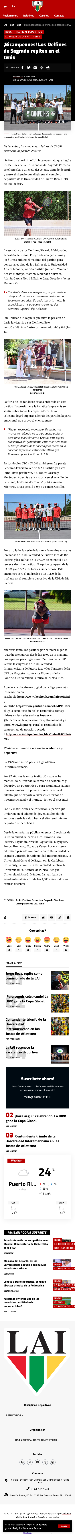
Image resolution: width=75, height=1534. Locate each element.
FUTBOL (59, 1302)
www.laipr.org (21, 724)
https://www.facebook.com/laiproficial (43, 696)
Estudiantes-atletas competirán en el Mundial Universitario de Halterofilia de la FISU (26, 1244)
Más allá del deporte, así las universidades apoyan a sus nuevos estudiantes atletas (25, 1264)
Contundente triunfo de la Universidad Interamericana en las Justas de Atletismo (32, 1141)
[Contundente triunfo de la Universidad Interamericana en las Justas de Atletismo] (60, 1026)
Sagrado (48, 900)
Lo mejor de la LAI (17, 36)
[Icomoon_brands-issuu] (53, 1462)
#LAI (18, 900)
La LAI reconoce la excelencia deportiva (23, 1050)
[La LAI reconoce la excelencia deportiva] (60, 1054)
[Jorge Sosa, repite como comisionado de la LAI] (60, 980)
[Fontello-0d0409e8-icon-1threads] (45, 1462)
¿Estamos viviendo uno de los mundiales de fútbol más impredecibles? (21, 1302)
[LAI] (37, 6)
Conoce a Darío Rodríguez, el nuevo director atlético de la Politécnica (25, 1283)
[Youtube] (37, 1462)
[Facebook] (22, 1462)
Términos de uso (32, 1528)
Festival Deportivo (29, 32)
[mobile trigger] (7, 6)
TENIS (36, 36)
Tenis (42, 903)
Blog (8, 32)
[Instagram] (30, 1462)
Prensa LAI (18, 76)
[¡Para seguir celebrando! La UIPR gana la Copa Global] (60, 1003)
